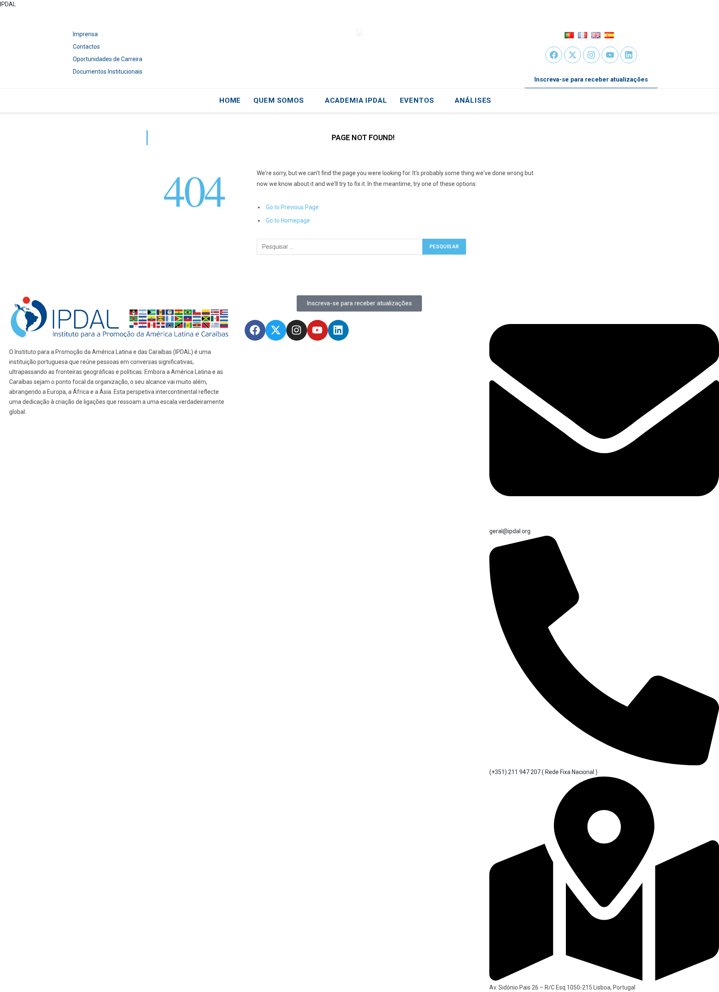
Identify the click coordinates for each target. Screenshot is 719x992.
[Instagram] (591, 55)
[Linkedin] (628, 55)
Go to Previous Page (292, 207)
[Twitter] (572, 55)
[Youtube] (610, 55)
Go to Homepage (288, 220)
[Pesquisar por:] (340, 247)
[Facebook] (553, 55)
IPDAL (8, 4)
